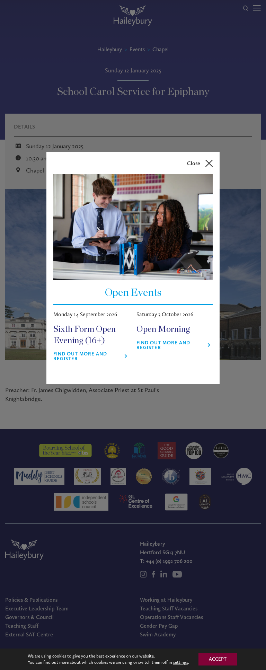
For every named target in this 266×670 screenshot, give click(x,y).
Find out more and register (80, 356)
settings (180, 662)
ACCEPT (218, 659)
